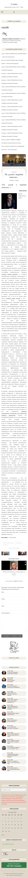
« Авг (2, 835)
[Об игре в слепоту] (23, 553)
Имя (2, 592)
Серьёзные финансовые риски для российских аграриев (12, 755)
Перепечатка (19, 542)
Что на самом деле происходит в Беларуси (12, 727)
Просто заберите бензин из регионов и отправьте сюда (13, 742)
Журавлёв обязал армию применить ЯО (13, 714)
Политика (14, 172)
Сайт (2, 606)
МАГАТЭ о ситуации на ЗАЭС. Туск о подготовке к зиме (13, 762)
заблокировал (14, 865)
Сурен (17, 180)
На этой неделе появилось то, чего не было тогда (13, 748)
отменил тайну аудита (13, 298)
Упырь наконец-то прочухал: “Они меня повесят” (12, 694)
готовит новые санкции (9, 274)
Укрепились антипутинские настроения (11, 680)
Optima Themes (18, 875)
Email (2, 599)
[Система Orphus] (4, 35)
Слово (14, 4)
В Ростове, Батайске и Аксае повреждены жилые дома (13, 769)
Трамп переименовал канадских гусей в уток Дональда (12, 708)
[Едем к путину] (4, 553)
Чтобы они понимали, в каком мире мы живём (12, 673)
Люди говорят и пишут (8, 542)
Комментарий (5, 613)
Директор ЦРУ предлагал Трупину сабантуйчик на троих (13, 735)
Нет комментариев (14, 548)
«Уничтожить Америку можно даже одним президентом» (12, 701)
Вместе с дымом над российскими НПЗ (12, 721)
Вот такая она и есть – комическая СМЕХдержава (13, 686)
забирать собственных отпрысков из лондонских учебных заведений (14, 413)
